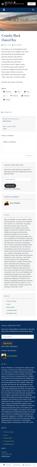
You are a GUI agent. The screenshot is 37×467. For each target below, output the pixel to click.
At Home (4, 452)
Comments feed (11, 310)
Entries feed (10, 307)
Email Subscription (13, 165)
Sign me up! (10, 186)
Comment (29, 155)
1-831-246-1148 (6, 454)
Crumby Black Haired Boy (10, 37)
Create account (11, 301)
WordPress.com (11, 313)
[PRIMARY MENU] (4, 10)
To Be (8, 128)
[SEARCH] (33, 10)
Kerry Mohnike (17, 45)
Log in (8, 304)
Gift (31, 4)
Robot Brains (11, 120)
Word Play (18, 20)
